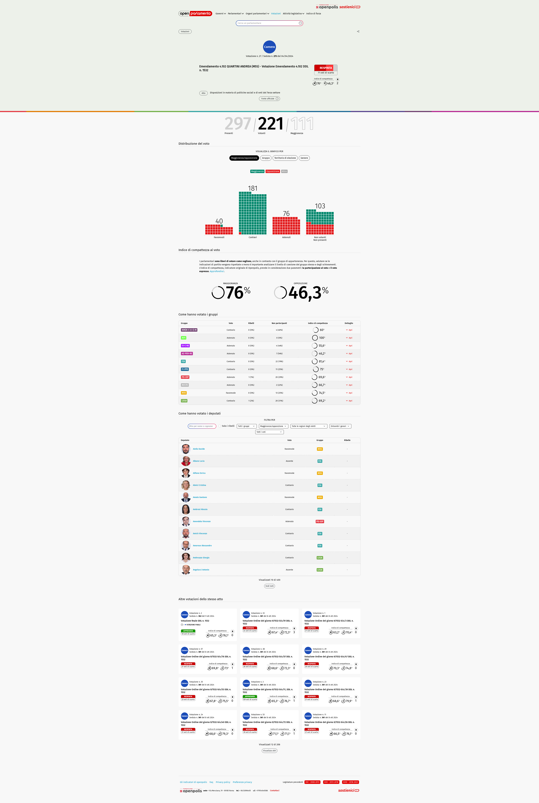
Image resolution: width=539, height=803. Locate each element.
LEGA (184, 400)
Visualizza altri (269, 750)
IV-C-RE (185, 345)
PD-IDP (185, 377)
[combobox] (269, 23)
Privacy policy (223, 782)
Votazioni (276, 13)
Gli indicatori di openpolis (193, 782)
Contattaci (274, 790)
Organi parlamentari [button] (256, 13)
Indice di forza (313, 13)
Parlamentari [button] (234, 13)
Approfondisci (217, 271)
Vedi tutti (269, 586)
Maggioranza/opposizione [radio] (244, 158)
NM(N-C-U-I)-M (189, 330)
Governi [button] (219, 13)
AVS (184, 337)
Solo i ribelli (228, 426)
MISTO (185, 385)
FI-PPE (185, 369)
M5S (184, 392)
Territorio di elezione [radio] (285, 158)
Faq (211, 782)
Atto (203, 93)
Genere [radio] (304, 158)
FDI (183, 361)
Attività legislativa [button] (292, 13)
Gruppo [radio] (266, 158)
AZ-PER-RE (187, 353)
